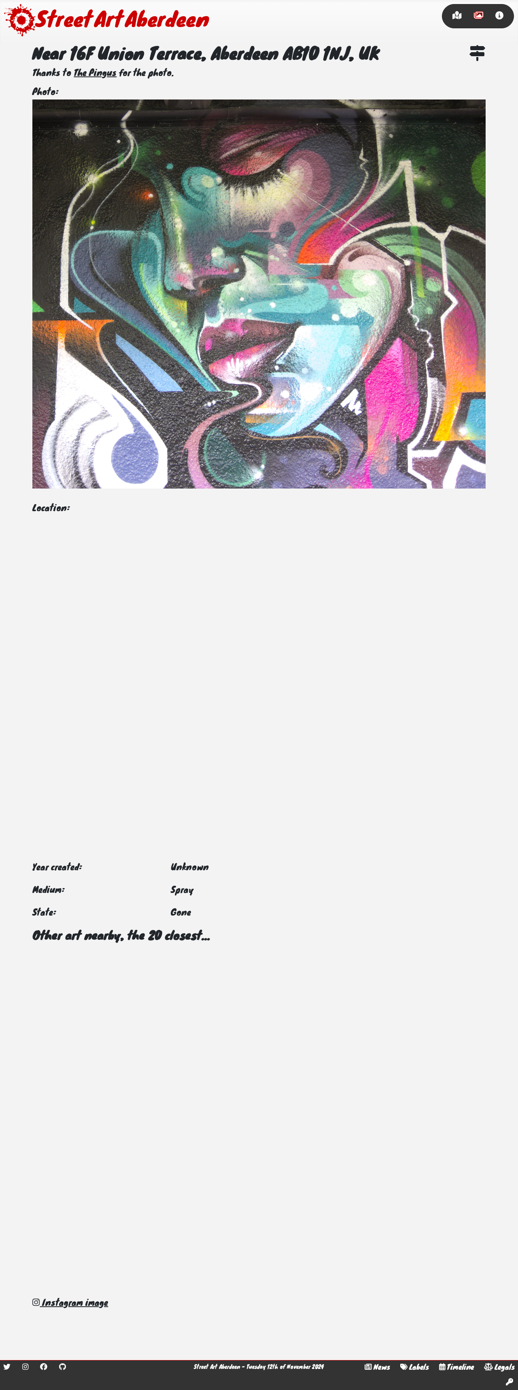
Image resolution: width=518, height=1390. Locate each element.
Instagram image (74, 1303)
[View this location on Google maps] (477, 55)
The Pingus (95, 73)
